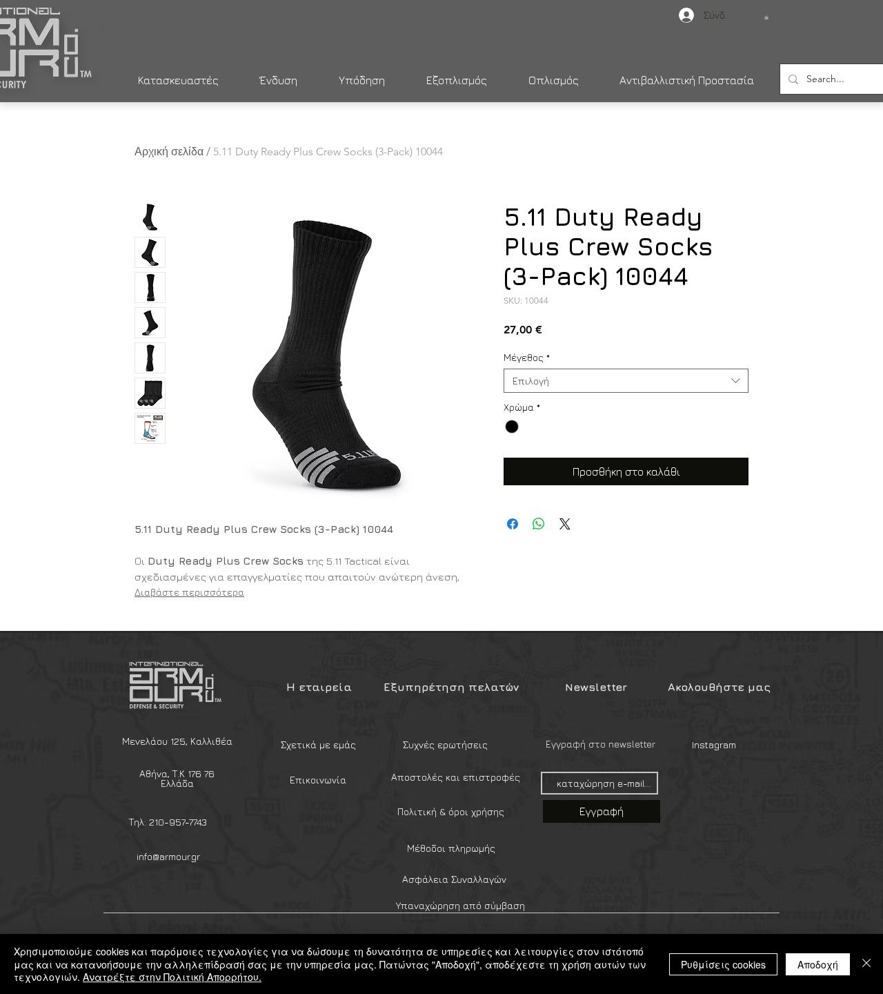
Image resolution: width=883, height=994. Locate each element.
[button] (766, 16)
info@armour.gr (168, 856)
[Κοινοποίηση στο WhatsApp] (538, 524)
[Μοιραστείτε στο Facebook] (512, 524)
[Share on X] (565, 524)
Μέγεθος (527, 357)
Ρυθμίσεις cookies (723, 964)
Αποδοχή (817, 964)
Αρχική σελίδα (169, 151)
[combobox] (626, 381)
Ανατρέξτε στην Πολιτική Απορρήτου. (172, 977)
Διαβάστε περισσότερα (189, 592)
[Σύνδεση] (679, 15)
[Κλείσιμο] (866, 964)
